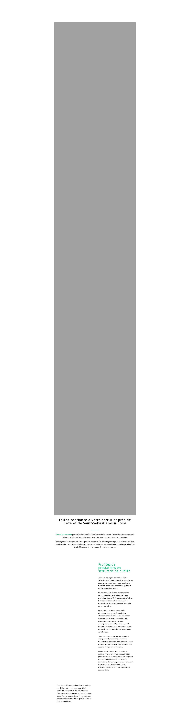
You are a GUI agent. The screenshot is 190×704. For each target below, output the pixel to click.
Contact (171, 2)
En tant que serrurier (64, 535)
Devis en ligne (159, 2)
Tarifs (148, 2)
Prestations (138, 2)
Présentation (125, 2)
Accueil (113, 2)
